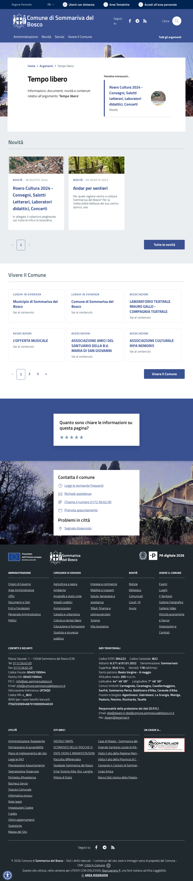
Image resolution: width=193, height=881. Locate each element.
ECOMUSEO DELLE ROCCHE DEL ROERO (80, 747)
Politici (12, 620)
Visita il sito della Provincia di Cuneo (120, 759)
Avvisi (132, 608)
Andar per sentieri (90, 188)
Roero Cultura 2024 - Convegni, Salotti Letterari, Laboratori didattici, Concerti (126, 95)
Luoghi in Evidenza (27, 294)
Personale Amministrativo (24, 614)
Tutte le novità (164, 244)
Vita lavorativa (99, 626)
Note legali (15, 801)
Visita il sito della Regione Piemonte (120, 753)
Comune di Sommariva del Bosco (92, 304)
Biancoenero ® (111, 870)
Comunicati (136, 596)
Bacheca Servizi (18, 783)
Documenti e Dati (19, 602)
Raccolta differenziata (67, 759)
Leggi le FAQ (16, 759)
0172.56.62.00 (22, 663)
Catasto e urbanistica (67, 614)
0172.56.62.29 (23, 667)
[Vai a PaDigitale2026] (162, 555)
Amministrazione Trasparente (26, 741)
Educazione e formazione (69, 626)
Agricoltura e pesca (65, 584)
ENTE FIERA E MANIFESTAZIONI (74, 753)
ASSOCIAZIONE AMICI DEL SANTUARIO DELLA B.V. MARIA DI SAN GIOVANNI (92, 345)
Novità (18, 180)
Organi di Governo (19, 584)
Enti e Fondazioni (19, 608)
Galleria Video (167, 608)
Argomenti (46, 66)
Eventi (163, 584)
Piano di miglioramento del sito (27, 753)
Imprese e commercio (103, 584)
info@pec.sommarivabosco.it (34, 681)
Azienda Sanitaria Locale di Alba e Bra (121, 747)
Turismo (95, 620)
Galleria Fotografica (171, 602)
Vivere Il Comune (164, 373)
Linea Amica (105, 771)
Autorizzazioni (62, 608)
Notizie (133, 584)
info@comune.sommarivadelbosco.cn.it (41, 686)
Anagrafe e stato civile (68, 596)
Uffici (11, 596)
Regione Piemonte (22, 4)
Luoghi (163, 590)
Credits (12, 813)
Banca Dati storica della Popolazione (120, 777)
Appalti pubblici (63, 602)
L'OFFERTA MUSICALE (30, 340)
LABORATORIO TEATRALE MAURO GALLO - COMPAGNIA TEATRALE (150, 306)
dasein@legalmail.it (117, 717)
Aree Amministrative (21, 590)
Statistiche (15, 825)
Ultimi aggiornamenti (21, 819)
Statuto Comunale (19, 789)
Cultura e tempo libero (67, 620)
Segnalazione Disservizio (23, 771)
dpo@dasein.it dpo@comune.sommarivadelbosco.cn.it (140, 713)
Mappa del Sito (17, 831)
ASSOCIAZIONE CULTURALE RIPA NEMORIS (152, 343)
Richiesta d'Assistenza (22, 777)
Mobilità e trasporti (102, 590)
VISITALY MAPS (63, 741)
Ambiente (60, 590)
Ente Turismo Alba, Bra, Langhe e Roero (78, 771)
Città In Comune (95, 865)
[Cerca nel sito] (176, 20)
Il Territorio (165, 596)
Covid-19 (134, 602)
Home (31, 66)
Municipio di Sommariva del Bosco (35, 304)
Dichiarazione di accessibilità (25, 747)
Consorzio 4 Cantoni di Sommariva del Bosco (126, 765)
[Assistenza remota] (108, 865)
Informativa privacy (20, 795)
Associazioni (139, 294)
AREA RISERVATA (96, 875)
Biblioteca (135, 590)
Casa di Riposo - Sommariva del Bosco (122, 741)
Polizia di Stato (63, 777)
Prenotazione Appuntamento (26, 765)
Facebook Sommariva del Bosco (73, 765)
